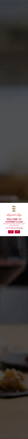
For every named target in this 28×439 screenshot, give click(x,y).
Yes (11, 232)
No (17, 232)
